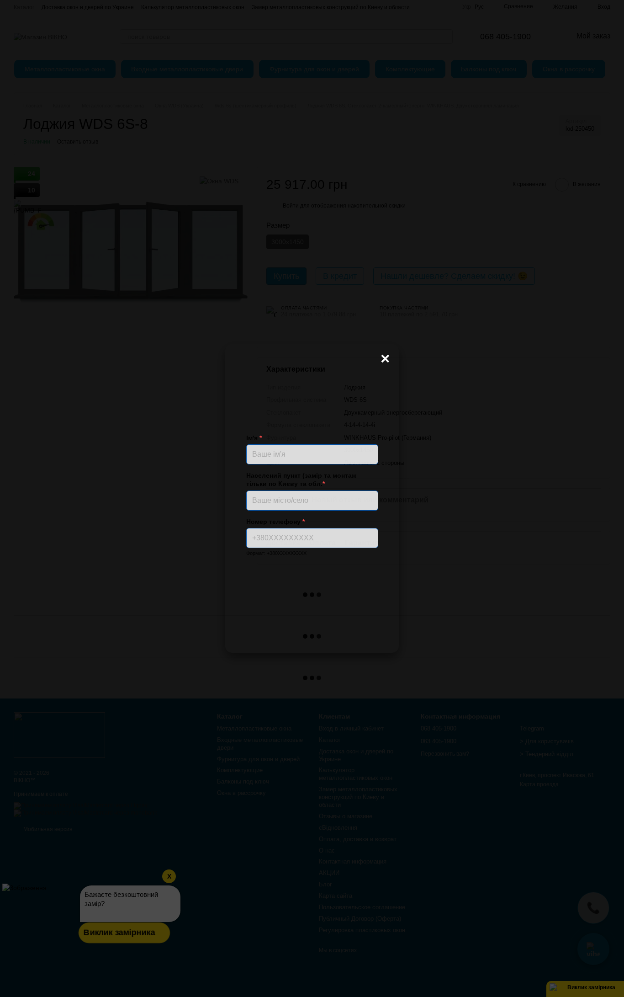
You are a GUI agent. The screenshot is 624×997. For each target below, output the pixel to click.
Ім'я (254, 438)
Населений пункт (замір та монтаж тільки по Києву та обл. (301, 479)
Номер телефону (275, 521)
